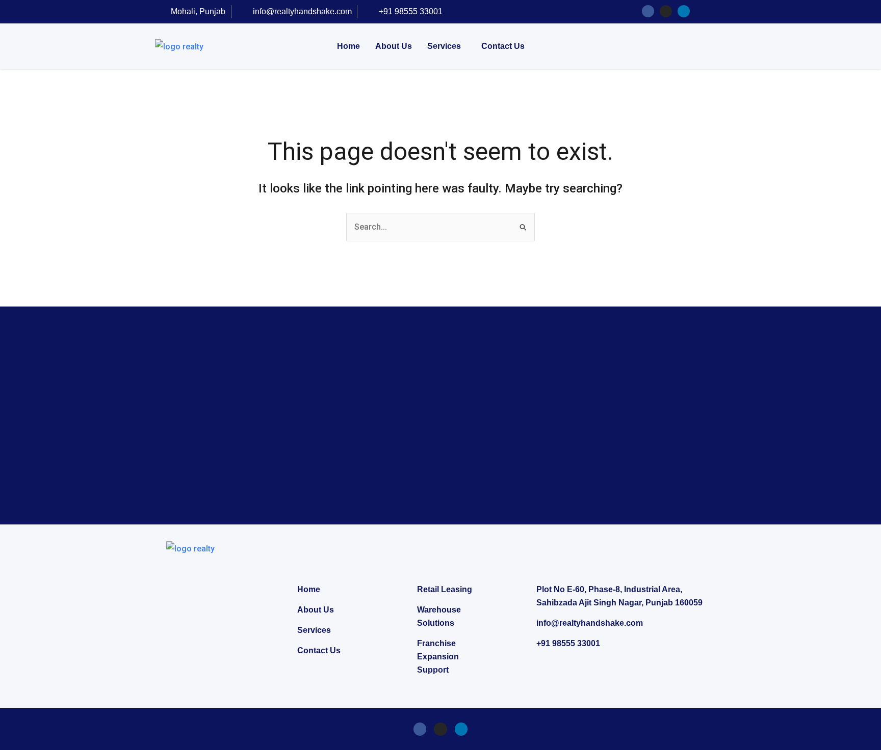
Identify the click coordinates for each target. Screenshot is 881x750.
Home (348, 46)
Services (444, 46)
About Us (393, 46)
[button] (447, 46)
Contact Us (503, 46)
